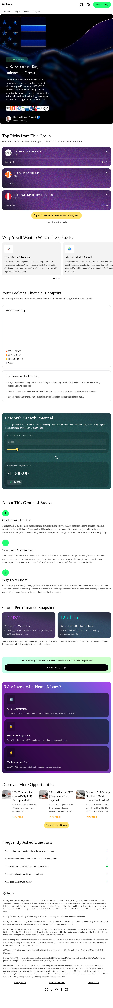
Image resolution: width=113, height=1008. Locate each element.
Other (10, 363)
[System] (81, 4)
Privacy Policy (20, 983)
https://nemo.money (29, 901)
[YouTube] (56, 989)
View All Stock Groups (56, 825)
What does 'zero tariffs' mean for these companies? (26, 866)
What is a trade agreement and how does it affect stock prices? (31, 851)
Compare (36, 11)
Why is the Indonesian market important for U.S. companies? (30, 858)
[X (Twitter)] (47, 989)
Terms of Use (93, 983)
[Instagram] (66, 989)
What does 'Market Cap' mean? (18, 882)
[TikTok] (51, 989)
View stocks (17, 817)
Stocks (26, 11)
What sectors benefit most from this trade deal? (24, 874)
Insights (17, 11)
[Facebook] (61, 989)
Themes (7, 11)
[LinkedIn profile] (38, 117)
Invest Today (102, 4)
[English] (88, 4)
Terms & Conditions (57, 983)
